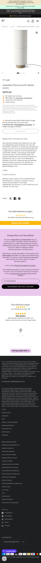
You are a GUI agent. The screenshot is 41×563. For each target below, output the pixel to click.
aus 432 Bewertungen (19, 309)
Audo (12, 26)
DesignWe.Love (21, 557)
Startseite (5, 26)
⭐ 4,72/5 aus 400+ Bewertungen (20, 16)
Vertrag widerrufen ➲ (20, 351)
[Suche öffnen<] (28, 21)
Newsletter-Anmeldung (24, 98)
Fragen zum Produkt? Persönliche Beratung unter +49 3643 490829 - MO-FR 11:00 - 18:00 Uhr (20, 12)
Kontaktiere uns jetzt (23, 125)
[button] (38, 73)
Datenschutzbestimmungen (25, 265)
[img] (20, 307)
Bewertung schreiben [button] (20, 223)
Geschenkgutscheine (19, 273)
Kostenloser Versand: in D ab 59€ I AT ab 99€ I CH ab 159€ (20, 7)
